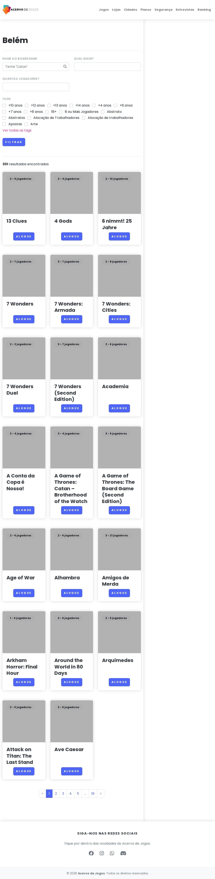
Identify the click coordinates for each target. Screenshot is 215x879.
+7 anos (14, 111)
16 (92, 793)
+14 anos (82, 105)
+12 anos (38, 105)
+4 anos (104, 105)
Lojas (116, 10)
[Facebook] (91, 853)
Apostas (15, 124)
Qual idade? (84, 58)
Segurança (163, 10)
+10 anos (15, 105)
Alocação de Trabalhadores (56, 117)
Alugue (24, 236)
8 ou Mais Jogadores (81, 111)
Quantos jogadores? (21, 79)
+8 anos (36, 111)
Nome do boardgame (20, 58)
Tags (7, 99)
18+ (53, 111)
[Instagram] (102, 853)
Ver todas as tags (17, 130)
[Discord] (123, 853)
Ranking (204, 10)
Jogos (104, 10)
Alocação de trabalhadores (110, 117)
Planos (145, 10)
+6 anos (126, 105)
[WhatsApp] (112, 853)
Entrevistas (185, 10)
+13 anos (60, 105)
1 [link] (49, 793)
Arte (34, 124)
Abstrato (114, 111)
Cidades (130, 10)
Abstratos (16, 117)
